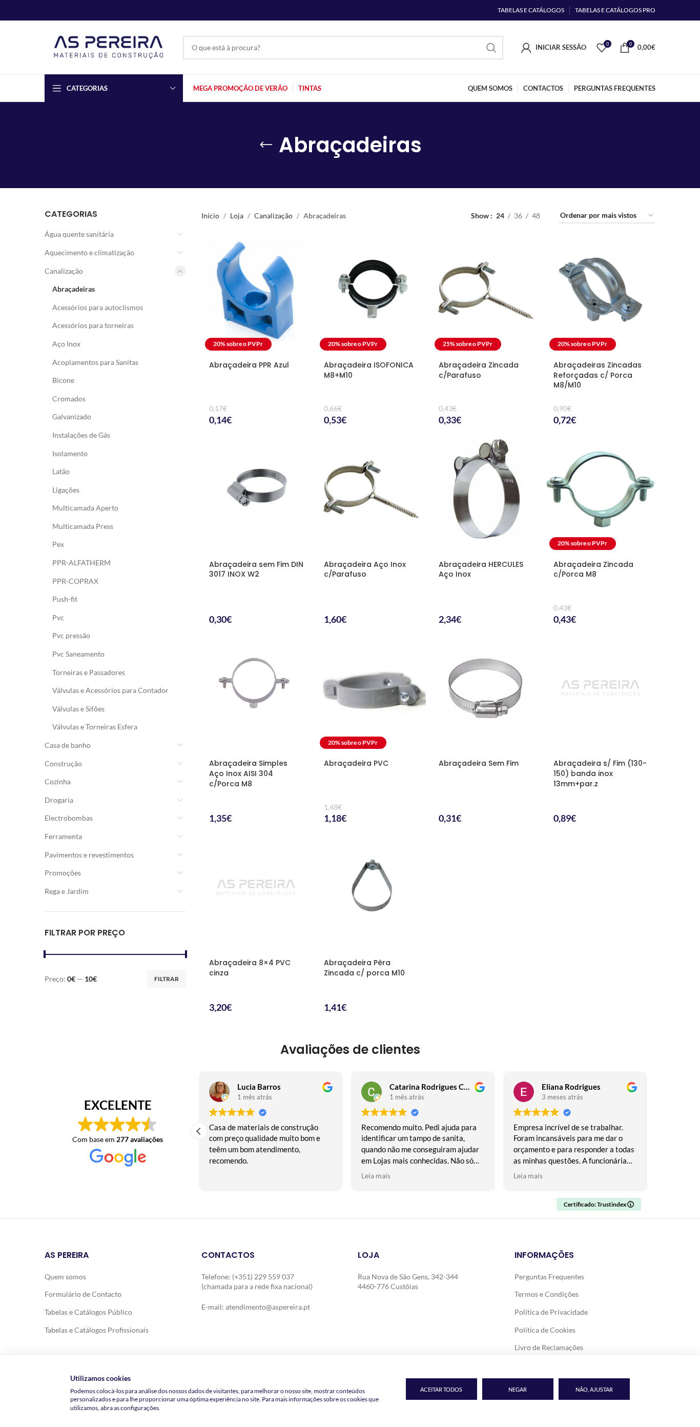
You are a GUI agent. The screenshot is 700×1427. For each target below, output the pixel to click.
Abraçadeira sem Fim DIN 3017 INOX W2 (256, 569)
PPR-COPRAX (75, 581)
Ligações (65, 489)
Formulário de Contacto (83, 1294)
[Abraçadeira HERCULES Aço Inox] (486, 496)
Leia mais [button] (375, 1176)
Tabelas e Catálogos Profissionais (97, 1330)
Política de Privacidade (551, 1312)
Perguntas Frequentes (549, 1276)
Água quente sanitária (79, 234)
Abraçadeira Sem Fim (479, 763)
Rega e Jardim (67, 891)
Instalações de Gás (81, 435)
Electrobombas (69, 817)
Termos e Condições (546, 1294)
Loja (236, 215)
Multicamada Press (82, 526)
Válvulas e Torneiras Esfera (94, 726)
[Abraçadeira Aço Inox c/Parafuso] (371, 496)
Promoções (63, 872)
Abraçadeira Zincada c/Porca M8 (593, 569)
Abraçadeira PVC (356, 763)
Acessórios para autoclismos (97, 307)
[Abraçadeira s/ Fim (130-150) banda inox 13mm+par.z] (600, 694)
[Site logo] (109, 46)
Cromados (69, 398)
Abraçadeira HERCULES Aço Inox (481, 569)
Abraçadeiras (73, 288)
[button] (199, 1131)
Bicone (63, 380)
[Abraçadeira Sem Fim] (486, 694)
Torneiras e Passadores (88, 672)
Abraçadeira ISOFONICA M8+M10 (369, 370)
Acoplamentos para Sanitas (95, 362)
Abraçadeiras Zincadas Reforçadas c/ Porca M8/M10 (597, 375)
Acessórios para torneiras (93, 325)
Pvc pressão (71, 635)
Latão (61, 471)
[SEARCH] (491, 47)
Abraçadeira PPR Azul (249, 365)
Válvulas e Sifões (78, 708)
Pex (58, 544)
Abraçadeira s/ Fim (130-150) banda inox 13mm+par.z (600, 773)
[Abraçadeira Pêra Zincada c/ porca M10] (371, 894)
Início (210, 215)
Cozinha (58, 781)
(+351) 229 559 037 (263, 1276)
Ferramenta (63, 836)
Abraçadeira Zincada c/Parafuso (479, 370)
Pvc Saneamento (78, 653)
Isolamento (70, 453)
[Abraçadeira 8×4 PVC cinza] (256, 894)
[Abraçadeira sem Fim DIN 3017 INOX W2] (256, 496)
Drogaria (59, 800)
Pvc (58, 617)
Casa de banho (68, 745)
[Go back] (266, 145)
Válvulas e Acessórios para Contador (110, 690)
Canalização (64, 271)
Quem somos (65, 1276)
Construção (63, 763)
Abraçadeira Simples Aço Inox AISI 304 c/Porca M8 (248, 773)
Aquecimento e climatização (89, 252)
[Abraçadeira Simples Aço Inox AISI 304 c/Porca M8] (256, 694)
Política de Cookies (544, 1330)
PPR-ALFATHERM (81, 562)
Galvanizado (71, 416)
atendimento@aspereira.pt (267, 1306)
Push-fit (64, 599)
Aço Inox (66, 343)
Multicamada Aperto (85, 507)
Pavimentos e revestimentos (89, 854)
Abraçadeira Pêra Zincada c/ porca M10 (364, 967)
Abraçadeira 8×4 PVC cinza (250, 967)
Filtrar (166, 979)
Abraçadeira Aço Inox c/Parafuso (365, 569)
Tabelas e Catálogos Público (88, 1312)
